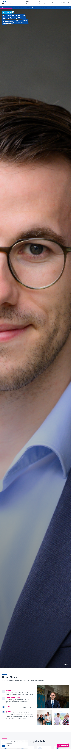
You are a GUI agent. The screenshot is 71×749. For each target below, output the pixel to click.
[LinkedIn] (66, 2)
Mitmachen (55, 3)
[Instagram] (63, 2)
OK (3, 745)
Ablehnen (8, 745)
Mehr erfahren (9, 743)
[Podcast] (68, 2)
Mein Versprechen (43, 3)
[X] (64, 2)
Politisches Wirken (29, 3)
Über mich (18, 3)
